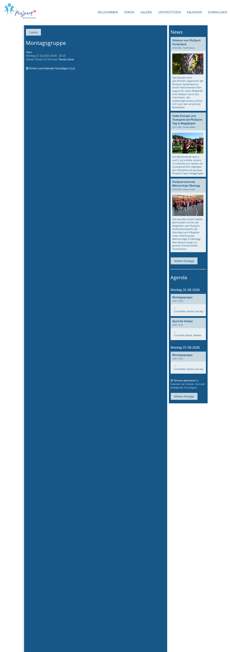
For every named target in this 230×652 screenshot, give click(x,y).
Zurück (33, 32)
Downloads (217, 12)
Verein (129, 12)
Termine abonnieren (184, 380)
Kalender (194, 12)
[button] (188, 305)
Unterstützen (169, 12)
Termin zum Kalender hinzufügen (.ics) (52, 68)
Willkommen (108, 12)
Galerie (146, 12)
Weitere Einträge (184, 260)
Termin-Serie (66, 59)
